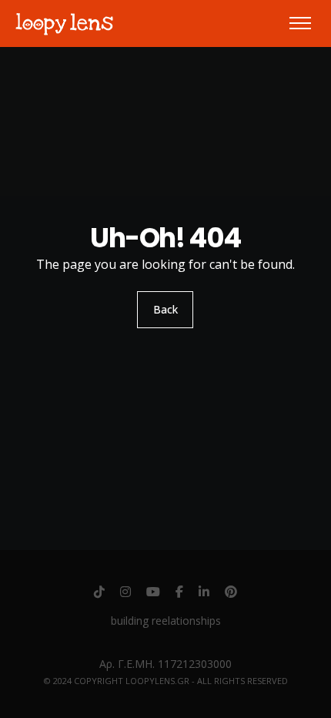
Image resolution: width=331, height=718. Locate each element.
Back (165, 309)
